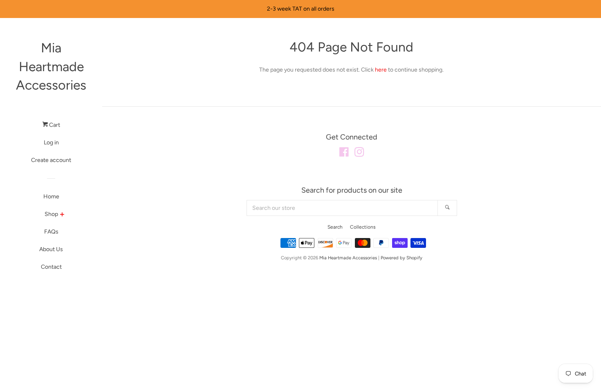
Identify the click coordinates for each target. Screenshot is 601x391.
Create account (51, 160)
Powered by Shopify (401, 258)
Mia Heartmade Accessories (51, 66)
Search (335, 227)
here (381, 69)
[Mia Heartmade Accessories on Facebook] (344, 154)
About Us (51, 249)
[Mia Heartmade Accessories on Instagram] (359, 154)
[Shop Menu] (62, 215)
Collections (363, 227)
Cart (54, 124)
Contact (51, 266)
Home (51, 196)
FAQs (51, 231)
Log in (51, 142)
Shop (51, 214)
